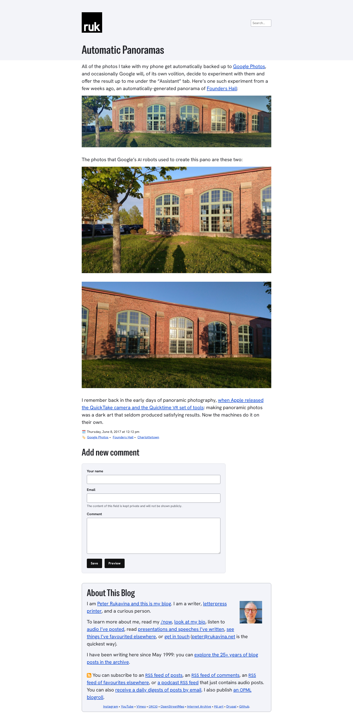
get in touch (177, 636)
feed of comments (215, 675)
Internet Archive (199, 706)
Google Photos (249, 66)
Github (244, 706)
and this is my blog (134, 603)
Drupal (231, 706)
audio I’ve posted (105, 629)
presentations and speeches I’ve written (181, 629)
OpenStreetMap (172, 706)
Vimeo (141, 706)
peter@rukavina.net (213, 636)
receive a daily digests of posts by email (158, 690)
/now (166, 622)
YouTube (127, 706)
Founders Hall (222, 88)
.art (218, 706)
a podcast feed (178, 682)
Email (91, 489)
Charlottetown (148, 437)
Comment (94, 514)
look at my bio (189, 622)
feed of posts (163, 675)
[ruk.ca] (176, 22)
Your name (95, 471)
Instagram (110, 706)
